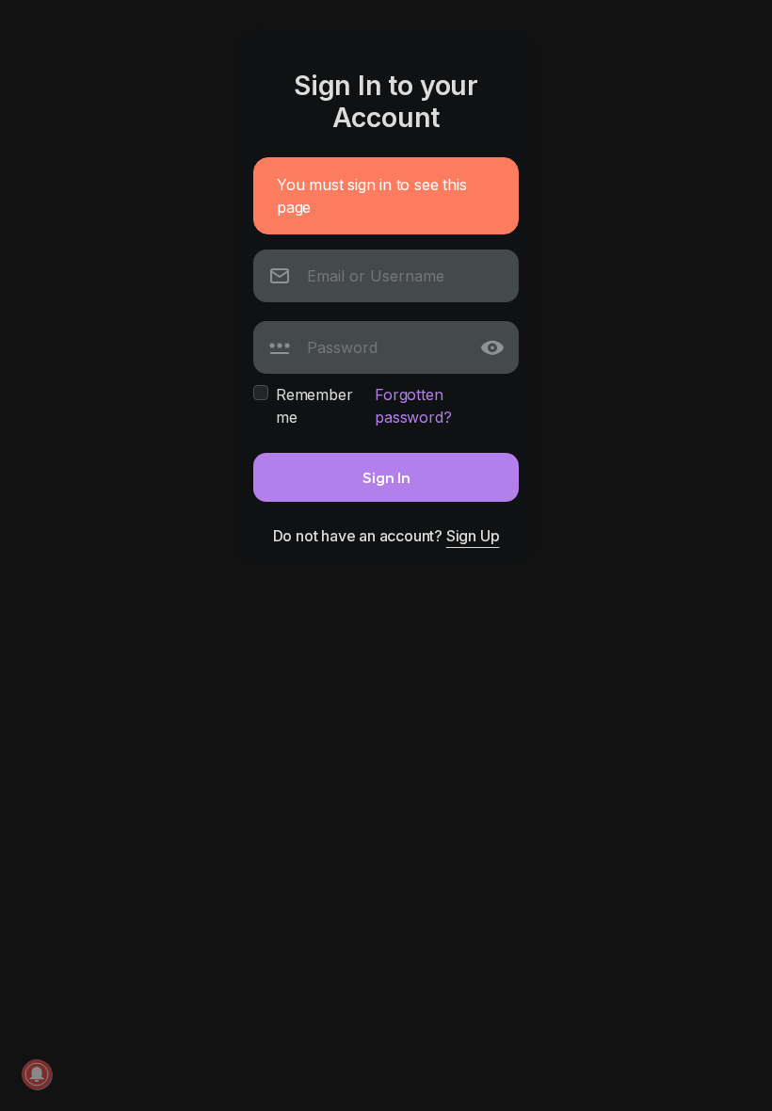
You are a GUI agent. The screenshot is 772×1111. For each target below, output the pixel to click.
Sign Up (473, 535)
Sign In (386, 477)
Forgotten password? (413, 406)
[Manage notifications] (37, 1074)
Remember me (314, 406)
